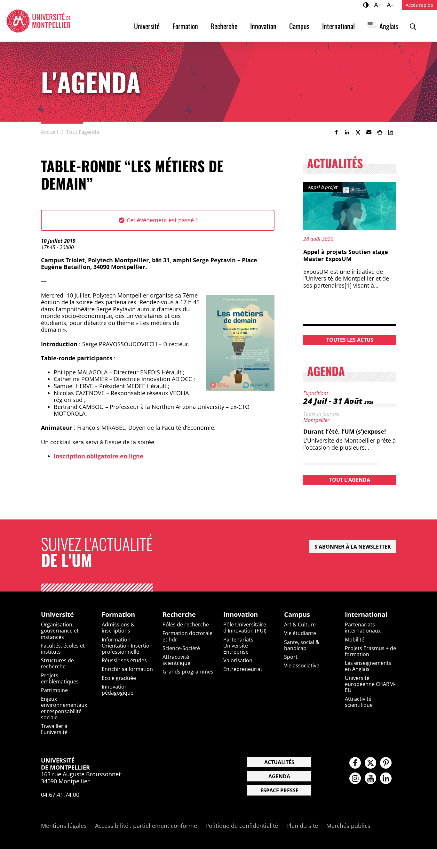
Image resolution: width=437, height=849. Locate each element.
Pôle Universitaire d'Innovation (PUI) (244, 627)
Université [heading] (57, 614)
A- (391, 4)
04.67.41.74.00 (60, 794)
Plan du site (302, 825)
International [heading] (366, 614)
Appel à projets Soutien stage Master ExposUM (345, 255)
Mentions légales (64, 825)
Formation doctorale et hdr (187, 636)
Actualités (279, 762)
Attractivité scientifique (176, 659)
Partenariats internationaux (363, 627)
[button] (368, 132)
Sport (291, 656)
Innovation (263, 26)
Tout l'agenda (349, 479)
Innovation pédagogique (117, 689)
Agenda (279, 776)
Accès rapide (419, 5)
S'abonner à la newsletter (352, 546)
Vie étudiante (300, 633)
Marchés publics (348, 825)
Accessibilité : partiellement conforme (146, 825)
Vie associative (301, 665)
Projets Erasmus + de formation (370, 651)
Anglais (388, 26)
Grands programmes (188, 671)
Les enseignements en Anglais (368, 666)
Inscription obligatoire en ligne (98, 456)
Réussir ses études (124, 660)
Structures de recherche (57, 663)
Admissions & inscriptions (118, 627)
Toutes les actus (349, 339)
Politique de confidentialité (241, 825)
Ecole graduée (119, 678)
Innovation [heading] (240, 614)
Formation (185, 26)
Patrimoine (54, 690)
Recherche (224, 26)
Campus (299, 26)
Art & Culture (300, 624)
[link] (336, 132)
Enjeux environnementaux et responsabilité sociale (64, 708)
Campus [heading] (297, 614)
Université (147, 26)
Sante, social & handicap (301, 645)
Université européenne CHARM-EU (370, 684)
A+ (379, 4)
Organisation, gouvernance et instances (60, 630)
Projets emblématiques (60, 678)
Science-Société (181, 648)
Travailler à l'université (54, 729)
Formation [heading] (118, 614)
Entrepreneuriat (242, 669)
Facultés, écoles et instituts (63, 648)
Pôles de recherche (186, 624)
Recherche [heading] (179, 614)
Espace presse (279, 790)
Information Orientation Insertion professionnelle (127, 645)
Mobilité (354, 639)
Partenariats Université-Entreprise (238, 645)
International (338, 26)
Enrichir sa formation (127, 669)
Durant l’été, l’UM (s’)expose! (344, 431)
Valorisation (237, 660)
